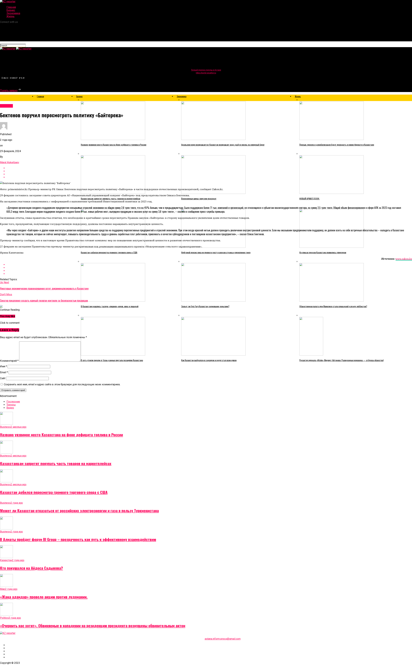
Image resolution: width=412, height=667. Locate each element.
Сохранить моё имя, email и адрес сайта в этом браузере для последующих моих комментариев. (62, 384)
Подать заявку (9, 90)
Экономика (13, 13)
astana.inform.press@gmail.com (223, 638)
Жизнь (10, 16)
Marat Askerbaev (9, 162)
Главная (11, 7)
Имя (3, 366)
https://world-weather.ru (206, 73)
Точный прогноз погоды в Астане (206, 70)
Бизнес (10, 10)
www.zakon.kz (404, 258)
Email (4, 372)
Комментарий (9, 360)
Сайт (2, 378)
